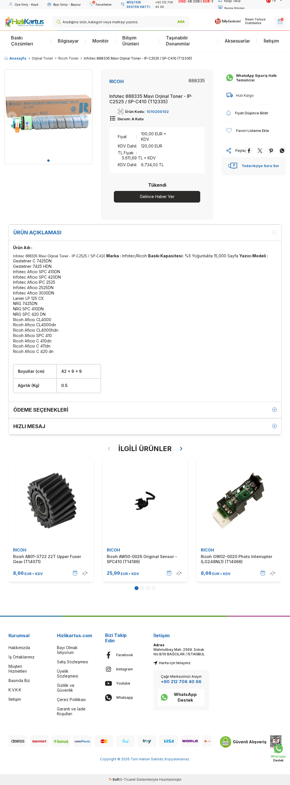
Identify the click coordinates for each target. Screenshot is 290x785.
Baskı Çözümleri (22, 41)
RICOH (116, 81)
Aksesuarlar (237, 41)
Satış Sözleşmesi (72, 661)
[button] (48, 160)
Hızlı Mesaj (29, 426)
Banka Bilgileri (234, 8)
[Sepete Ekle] (75, 573)
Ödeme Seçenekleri (40, 410)
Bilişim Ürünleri (130, 41)
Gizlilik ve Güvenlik (65, 688)
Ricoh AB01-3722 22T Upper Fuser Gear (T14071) (47, 559)
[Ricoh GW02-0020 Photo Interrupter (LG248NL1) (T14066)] (239, 500)
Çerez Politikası (71, 699)
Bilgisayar (68, 41)
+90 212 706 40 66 (181, 681)
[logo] (24, 21)
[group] (48, 113)
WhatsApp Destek (185, 697)
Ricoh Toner (68, 58)
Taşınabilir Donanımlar (178, 41)
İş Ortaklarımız (21, 656)
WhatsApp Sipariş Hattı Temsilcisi (256, 77)
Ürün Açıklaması (37, 232)
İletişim (271, 41)
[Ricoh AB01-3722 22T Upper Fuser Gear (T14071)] (51, 500)
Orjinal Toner (42, 58)
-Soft (114, 779)
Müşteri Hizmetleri (17, 669)
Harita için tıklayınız (175, 663)
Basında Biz (19, 680)
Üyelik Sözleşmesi (67, 673)
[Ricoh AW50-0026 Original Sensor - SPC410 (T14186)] (145, 500)
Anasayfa (17, 58)
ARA (181, 22)
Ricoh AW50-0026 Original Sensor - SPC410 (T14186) (142, 559)
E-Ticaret (128, 779)
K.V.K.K (14, 689)
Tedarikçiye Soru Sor (260, 166)
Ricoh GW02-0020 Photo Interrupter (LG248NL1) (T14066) (236, 559)
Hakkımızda (19, 647)
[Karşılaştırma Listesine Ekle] (85, 573)
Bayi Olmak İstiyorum (67, 650)
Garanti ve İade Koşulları (71, 711)
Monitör (100, 41)
